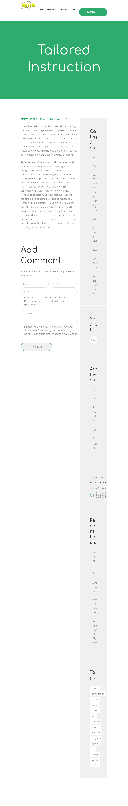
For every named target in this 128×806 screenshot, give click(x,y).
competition (97, 693)
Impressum (56, 797)
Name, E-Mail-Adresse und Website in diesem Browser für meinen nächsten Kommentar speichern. (49, 301)
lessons (95, 727)
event (94, 705)
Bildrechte (95, 797)
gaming (95, 721)
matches (96, 732)
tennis (94, 754)
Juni (95, 447)
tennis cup (94, 762)
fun (93, 716)
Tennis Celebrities (95, 258)
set (93, 749)
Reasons (55, 119)
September (95, 398)
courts (94, 699)
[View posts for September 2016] (91, 477)
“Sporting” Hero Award (95, 565)
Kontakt (93, 12)
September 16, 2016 (33, 119)
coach (94, 688)
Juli (95, 434)
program (96, 738)
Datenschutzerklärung (76, 797)
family (94, 710)
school (94, 743)
